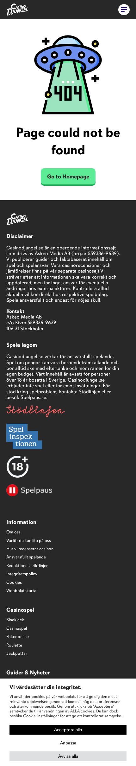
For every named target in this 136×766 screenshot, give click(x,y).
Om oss (13, 532)
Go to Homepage (68, 176)
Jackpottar (16, 653)
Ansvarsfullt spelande (26, 557)
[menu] (124, 9)
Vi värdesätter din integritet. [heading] (45, 687)
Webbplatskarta (21, 590)
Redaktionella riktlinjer (27, 565)
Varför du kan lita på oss (28, 540)
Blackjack (15, 619)
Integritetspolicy (21, 573)
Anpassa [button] (68, 743)
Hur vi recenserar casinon (29, 548)
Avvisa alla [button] (68, 756)
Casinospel (16, 628)
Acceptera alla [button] (68, 729)
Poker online (17, 636)
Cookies (14, 582)
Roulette (14, 645)
